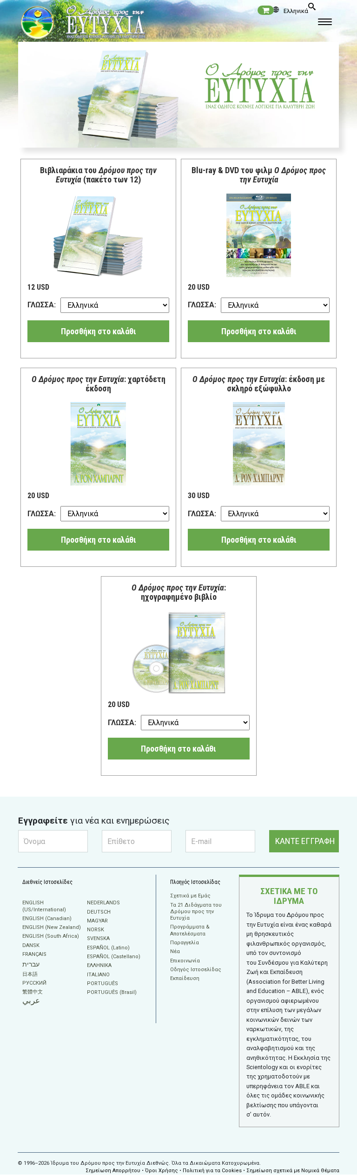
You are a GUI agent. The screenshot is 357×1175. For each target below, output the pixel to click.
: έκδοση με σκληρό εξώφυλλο (258, 383)
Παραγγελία (184, 943)
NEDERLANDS (103, 903)
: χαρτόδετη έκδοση (98, 383)
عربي (31, 1000)
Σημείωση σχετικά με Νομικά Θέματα (292, 1171)
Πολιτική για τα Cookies (212, 1171)
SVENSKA (98, 938)
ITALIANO (98, 975)
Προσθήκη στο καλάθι (98, 331)
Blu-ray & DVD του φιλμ (259, 174)
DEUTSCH (99, 912)
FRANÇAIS (34, 954)
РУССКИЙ (34, 983)
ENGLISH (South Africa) (50, 936)
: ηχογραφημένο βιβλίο (179, 592)
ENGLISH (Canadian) (47, 918)
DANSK (31, 945)
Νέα (175, 951)
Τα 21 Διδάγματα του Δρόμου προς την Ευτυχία (196, 912)
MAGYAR (97, 921)
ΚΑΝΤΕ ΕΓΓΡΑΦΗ (305, 841)
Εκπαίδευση (184, 978)
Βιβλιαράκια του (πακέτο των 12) (98, 174)
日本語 (30, 974)
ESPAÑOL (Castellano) (113, 957)
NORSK (95, 930)
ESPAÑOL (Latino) (108, 948)
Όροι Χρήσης (161, 1171)
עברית (31, 964)
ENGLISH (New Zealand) (51, 927)
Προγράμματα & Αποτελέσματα (190, 930)
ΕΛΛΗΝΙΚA (99, 965)
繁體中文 (32, 992)
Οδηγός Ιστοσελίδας (195, 970)
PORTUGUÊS (102, 983)
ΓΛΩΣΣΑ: (41, 304)
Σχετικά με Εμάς (190, 896)
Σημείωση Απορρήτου (113, 1171)
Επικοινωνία (185, 961)
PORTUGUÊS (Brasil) (112, 992)
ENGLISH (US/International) (44, 906)
